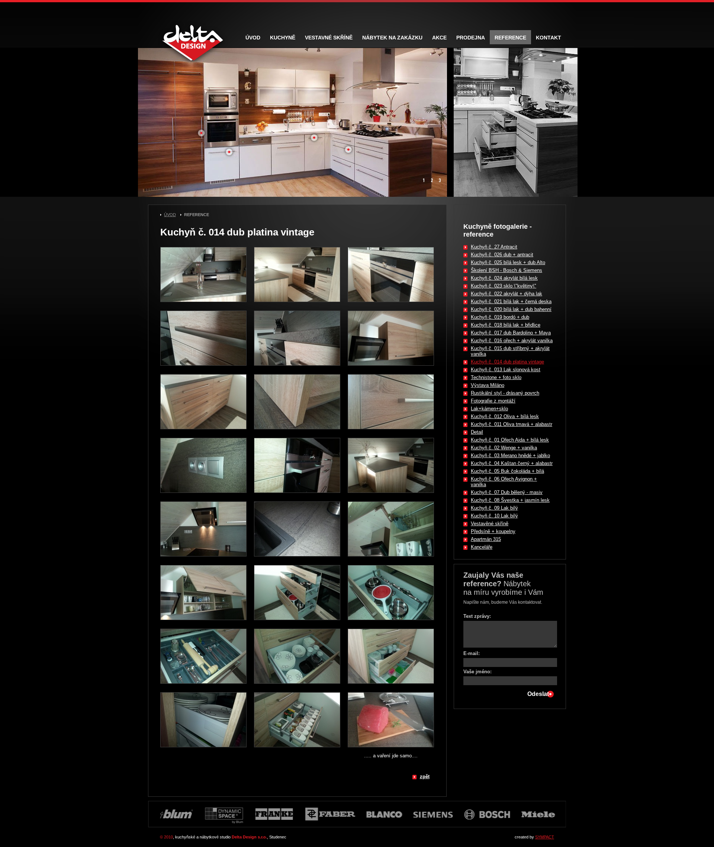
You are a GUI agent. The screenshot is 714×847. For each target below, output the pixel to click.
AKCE (439, 38)
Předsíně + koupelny (493, 531)
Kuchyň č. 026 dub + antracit (502, 254)
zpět (425, 776)
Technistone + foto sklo (496, 377)
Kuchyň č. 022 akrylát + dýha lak (506, 293)
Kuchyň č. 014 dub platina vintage (507, 362)
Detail (477, 432)
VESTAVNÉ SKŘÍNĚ (329, 38)
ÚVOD (170, 214)
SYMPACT (544, 837)
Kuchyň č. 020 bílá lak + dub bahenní (511, 309)
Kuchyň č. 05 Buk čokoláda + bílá (507, 471)
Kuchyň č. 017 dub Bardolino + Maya (511, 333)
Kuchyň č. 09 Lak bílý (494, 508)
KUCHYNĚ (282, 38)
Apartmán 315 (486, 539)
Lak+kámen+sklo (489, 408)
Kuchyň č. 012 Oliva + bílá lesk (505, 416)
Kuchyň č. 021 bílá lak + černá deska (511, 301)
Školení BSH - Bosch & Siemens (506, 270)
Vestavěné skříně (489, 523)
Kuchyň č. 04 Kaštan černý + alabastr (512, 463)
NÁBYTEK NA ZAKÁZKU (392, 38)
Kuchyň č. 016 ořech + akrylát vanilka (512, 340)
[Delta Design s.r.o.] (203, 304)
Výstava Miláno (487, 385)
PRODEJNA (470, 38)
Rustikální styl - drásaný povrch (505, 393)
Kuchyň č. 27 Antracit (494, 247)
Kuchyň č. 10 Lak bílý (494, 516)
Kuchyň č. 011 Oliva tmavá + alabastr (511, 424)
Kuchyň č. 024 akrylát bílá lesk (504, 278)
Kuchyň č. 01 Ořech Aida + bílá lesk (510, 440)
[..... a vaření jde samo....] (391, 749)
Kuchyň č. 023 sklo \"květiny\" (503, 286)
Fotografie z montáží (493, 401)
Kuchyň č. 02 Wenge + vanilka (504, 447)
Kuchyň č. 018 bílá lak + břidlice (505, 325)
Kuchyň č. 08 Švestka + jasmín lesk (510, 500)
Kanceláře (481, 547)
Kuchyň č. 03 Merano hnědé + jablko (510, 455)
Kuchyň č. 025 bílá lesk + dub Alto (508, 262)
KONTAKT (548, 38)
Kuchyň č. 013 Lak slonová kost (505, 369)
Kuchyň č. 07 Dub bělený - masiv (507, 492)
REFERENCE (196, 214)
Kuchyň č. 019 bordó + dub (500, 317)
